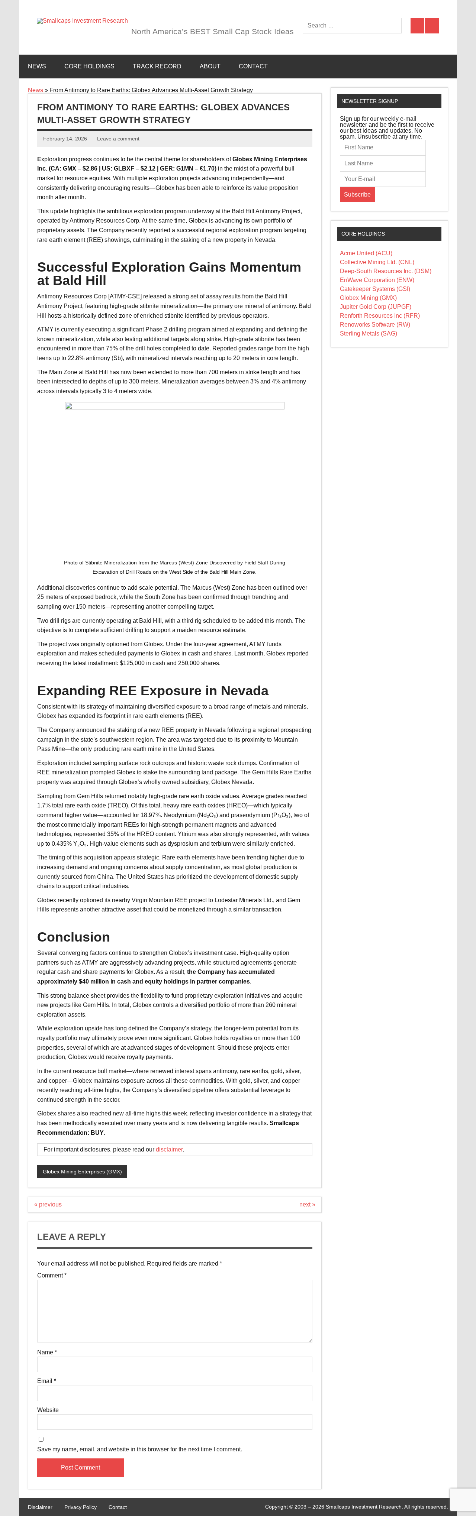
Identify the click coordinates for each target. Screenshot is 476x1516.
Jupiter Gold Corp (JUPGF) (375, 307)
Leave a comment (118, 139)
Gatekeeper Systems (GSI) (375, 289)
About (210, 66)
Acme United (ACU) (366, 253)
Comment (52, 1276)
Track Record (157, 66)
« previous (48, 1204)
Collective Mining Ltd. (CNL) (377, 262)
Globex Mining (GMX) (368, 298)
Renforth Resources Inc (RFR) (380, 315)
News (37, 66)
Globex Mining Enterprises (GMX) (82, 1172)
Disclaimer (40, 1507)
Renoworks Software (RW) (375, 324)
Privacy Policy (80, 1507)
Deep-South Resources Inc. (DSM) (385, 271)
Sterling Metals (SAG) (368, 333)
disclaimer (169, 1149)
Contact (253, 66)
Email (46, 1381)
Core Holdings (89, 66)
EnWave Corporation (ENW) (377, 280)
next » (307, 1204)
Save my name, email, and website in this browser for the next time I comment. (139, 1449)
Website (48, 1410)
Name (47, 1352)
